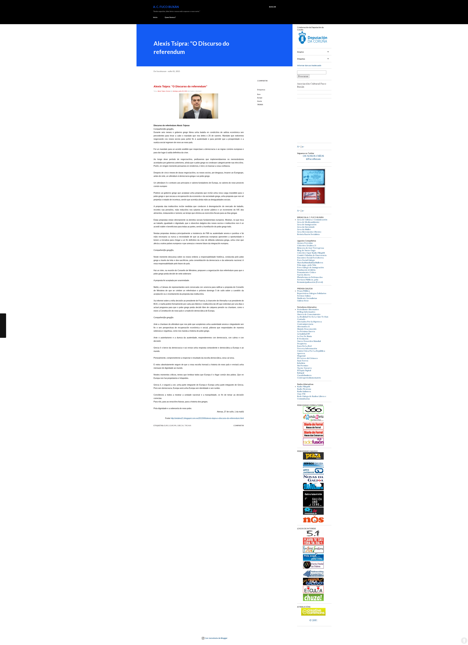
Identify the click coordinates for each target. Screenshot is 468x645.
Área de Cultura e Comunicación (312, 219)
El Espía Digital (304, 370)
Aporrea (301, 353)
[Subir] (464, 640)
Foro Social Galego (306, 260)
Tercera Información (307, 348)
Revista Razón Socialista (308, 234)
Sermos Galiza (304, 296)
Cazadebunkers (304, 375)
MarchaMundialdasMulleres (310, 262)
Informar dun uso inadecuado (309, 65)
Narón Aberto (303, 275)
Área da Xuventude (306, 227)
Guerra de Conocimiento (308, 314)
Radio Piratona (304, 389)
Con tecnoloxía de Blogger (216, 638)
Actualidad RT (303, 334)
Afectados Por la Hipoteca (309, 321)
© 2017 (313, 620)
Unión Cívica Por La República (311, 351)
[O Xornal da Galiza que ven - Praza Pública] (313, 458)
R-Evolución (302, 338)
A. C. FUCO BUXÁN (166, 7)
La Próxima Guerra (306, 331)
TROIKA (260, 104)
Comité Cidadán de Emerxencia (312, 255)
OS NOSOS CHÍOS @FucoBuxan (313, 157)
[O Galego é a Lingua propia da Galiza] (313, 536)
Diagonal (301, 356)
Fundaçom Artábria (306, 270)
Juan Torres (302, 360)
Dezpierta (302, 343)
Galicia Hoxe (303, 300)
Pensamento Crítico (306, 272)
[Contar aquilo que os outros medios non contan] (313, 473)
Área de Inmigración (306, 224)
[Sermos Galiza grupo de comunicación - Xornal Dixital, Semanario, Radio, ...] (313, 465)
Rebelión (301, 363)
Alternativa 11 (303, 326)
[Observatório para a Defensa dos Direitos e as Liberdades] (313, 592)
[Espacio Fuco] (313, 203)
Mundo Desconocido (307, 329)
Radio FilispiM (303, 386)
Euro (258, 94)
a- (303, 146)
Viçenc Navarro (304, 368)
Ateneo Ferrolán (305, 243)
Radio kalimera (304, 391)
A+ (298, 146)
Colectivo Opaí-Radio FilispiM (311, 253)
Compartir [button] (262, 81)
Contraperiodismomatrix (309, 377)
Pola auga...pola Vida (306, 265)
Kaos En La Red (304, 346)
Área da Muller (304, 229)
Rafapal (300, 373)
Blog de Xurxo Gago (306, 250)
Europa (259, 98)
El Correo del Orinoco (307, 358)
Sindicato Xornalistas (307, 298)
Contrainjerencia (305, 324)
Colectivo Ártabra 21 (306, 245)
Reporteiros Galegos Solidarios (311, 293)
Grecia (259, 101)
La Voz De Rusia (304, 336)
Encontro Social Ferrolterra (310, 257)
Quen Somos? (170, 17)
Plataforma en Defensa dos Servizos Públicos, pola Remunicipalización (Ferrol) (310, 279)
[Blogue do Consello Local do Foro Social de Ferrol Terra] (313, 551)
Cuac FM (301, 394)
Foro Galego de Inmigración (310, 267)
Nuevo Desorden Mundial (309, 341)
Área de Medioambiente (308, 222)
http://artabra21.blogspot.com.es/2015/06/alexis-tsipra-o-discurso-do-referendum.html (207, 418)
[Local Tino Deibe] (313, 185)
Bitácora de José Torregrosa (310, 248)
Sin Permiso (302, 365)
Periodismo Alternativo (308, 309)
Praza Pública (303, 291)
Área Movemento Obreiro (309, 232)
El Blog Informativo (306, 312)
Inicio (155, 17)
